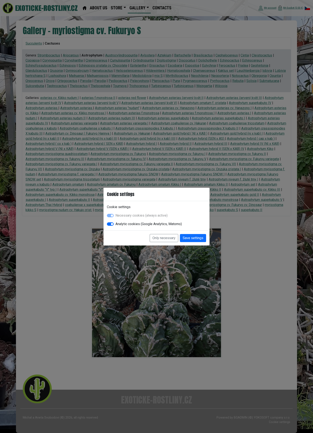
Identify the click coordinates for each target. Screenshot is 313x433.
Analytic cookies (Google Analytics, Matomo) (148, 224)
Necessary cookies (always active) (141, 215)
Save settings (193, 238)
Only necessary (163, 238)
